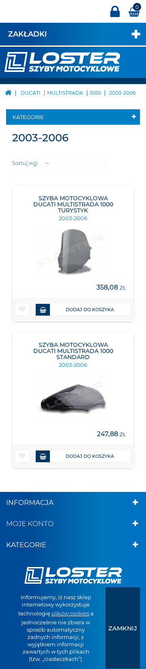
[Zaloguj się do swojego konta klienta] (115, 15)
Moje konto (30, 524)
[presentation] (122, 628)
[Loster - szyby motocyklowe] (62, 61)
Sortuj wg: (25, 163)
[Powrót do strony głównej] (8, 92)
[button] (22, 310)
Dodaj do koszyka (90, 309)
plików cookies (70, 613)
